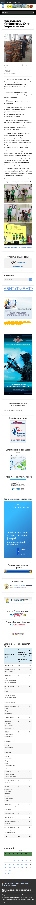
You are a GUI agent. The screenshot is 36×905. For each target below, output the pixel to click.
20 (26, 864)
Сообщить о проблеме (18, 551)
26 (22, 867)
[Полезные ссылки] (18, 589)
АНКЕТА (25, 410)
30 (10, 871)
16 (10, 864)
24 (14, 867)
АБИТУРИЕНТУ (18, 288)
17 (14, 864)
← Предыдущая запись (10, 247)
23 (10, 867)
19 (22, 864)
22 (6, 867)
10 (14, 860)
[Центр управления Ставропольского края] (18, 462)
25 (18, 867)
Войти (3, 2)
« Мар (5, 874)
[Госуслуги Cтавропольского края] (18, 615)
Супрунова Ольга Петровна (12, 65)
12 (22, 860)
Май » (10, 874)
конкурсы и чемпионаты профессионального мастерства (9, 72)
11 (18, 860)
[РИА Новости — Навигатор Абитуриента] (18, 485)
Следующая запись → (25, 247)
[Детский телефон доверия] (18, 431)
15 (6, 864)
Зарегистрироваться (13, 2)
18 (18, 864)
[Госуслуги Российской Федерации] (18, 625)
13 (26, 860)
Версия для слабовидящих (19, 264)
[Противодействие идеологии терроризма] (18, 573)
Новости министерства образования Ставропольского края (15, 884)
